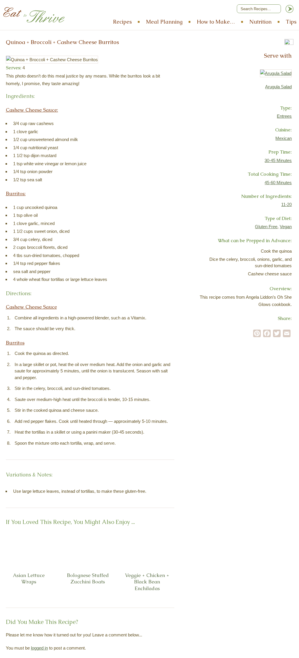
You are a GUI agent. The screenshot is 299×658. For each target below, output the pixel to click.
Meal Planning (164, 21)
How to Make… (216, 21)
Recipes (122, 21)
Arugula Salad (278, 86)
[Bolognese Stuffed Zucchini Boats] (103, 550)
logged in (39, 647)
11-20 (286, 204)
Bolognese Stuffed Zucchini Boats (88, 578)
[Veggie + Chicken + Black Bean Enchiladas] (162, 550)
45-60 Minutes (278, 182)
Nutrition (260, 21)
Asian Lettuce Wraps (29, 578)
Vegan (286, 226)
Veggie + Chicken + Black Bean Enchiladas (147, 582)
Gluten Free (266, 226)
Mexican (283, 138)
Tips (291, 21)
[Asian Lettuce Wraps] (44, 550)
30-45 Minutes (278, 160)
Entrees (284, 116)
